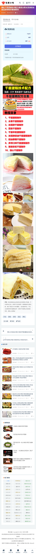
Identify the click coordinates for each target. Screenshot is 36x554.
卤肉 (28, 486)
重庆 (18, 518)
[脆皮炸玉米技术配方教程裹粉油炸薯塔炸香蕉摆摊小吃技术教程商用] (7, 396)
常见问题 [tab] (15, 19)
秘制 (8, 509)
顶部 (32, 552)
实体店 (27, 492)
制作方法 (27, 483)
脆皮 (28, 509)
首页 (11, 24)
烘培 (14, 316)
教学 (18, 501)
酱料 (8, 518)
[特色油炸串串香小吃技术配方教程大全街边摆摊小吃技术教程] (7, 378)
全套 (8, 483)
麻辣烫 (27, 521)
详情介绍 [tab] (7, 19)
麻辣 (18, 521)
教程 (9, 316)
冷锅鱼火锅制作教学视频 (20, 426)
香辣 (8, 521)
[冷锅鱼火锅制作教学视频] (7, 428)
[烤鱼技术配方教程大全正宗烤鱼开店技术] (7, 369)
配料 (18, 515)
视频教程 (17, 512)
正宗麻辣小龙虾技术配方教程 (20, 349)
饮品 (28, 518)
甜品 (19, 316)
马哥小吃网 (25, 532)
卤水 (18, 486)
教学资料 (27, 501)
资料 (8, 515)
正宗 (18, 504)
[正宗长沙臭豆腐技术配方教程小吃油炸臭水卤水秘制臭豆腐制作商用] (7, 387)
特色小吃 (27, 506)
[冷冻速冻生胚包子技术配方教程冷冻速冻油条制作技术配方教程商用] (7, 414)
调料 (28, 512)
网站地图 (10, 532)
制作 (18, 483)
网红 (24, 316)
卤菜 (8, 489)
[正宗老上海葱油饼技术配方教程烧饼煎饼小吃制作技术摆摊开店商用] (7, 405)
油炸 (28, 504)
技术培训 (27, 498)
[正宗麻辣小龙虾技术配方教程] (7, 351)
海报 (12, 321)
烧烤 (18, 506)
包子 (8, 486)
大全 (8, 492)
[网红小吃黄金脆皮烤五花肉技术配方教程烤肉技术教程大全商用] (7, 360)
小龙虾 (17, 495)
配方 (27, 515)
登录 (29, 2)
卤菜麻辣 (14, 353)
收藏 (6, 321)
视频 (8, 512)
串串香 (17, 480)
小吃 (8, 495)
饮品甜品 (18, 552)
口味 (18, 489)
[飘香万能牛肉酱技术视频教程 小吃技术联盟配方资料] (7, 461)
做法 (28, 480)
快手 (8, 498)
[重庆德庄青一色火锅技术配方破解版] (7, 445)
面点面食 (3, 12)
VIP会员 (25, 552)
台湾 (28, 489)
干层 (5, 316)
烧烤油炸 (14, 362)
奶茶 (18, 492)
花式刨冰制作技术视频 (19, 434)
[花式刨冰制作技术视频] (7, 437)
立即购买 (18, 46)
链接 (18, 321)
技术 (17, 498)
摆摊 (8, 501)
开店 (28, 495)
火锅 (8, 506)
